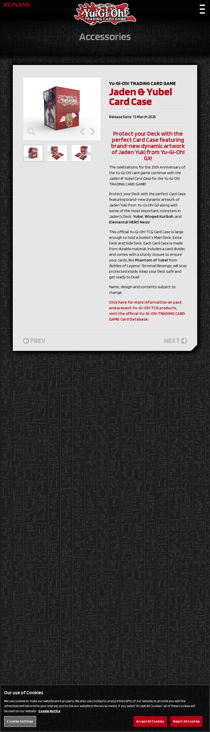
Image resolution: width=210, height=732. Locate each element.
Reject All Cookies (186, 721)
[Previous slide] (82, 131)
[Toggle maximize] (31, 131)
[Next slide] (93, 131)
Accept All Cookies (150, 721)
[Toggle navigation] (202, 10)
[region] (105, 708)
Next (172, 340)
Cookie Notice (49, 711)
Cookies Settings (20, 721)
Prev (38, 340)
